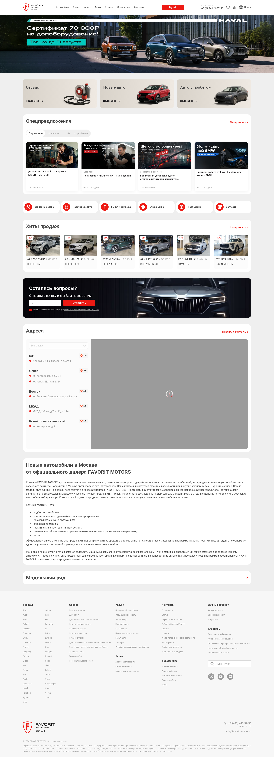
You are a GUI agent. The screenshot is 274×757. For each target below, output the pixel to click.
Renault (48, 656)
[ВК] (211, 679)
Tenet (47, 674)
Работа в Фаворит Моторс (173, 624)
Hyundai (26, 697)
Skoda (48, 665)
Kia (46, 619)
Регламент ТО (75, 656)
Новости (165, 633)
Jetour (48, 610)
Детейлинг (74, 615)
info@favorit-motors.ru (238, 731)
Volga (47, 679)
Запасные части (76, 652)
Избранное (213, 619)
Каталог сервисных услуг (80, 624)
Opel (47, 647)
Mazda (48, 642)
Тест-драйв (120, 642)
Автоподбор (120, 619)
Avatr (25, 615)
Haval (25, 688)
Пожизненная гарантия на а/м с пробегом (88, 647)
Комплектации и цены (172, 676)
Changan (27, 633)
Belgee (26, 624)
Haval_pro (27, 693)
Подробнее (32, 101)
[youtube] (221, 679)
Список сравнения (216, 615)
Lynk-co (48, 638)
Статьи (165, 615)
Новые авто (55, 133)
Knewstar (49, 624)
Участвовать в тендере (172, 652)
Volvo (47, 688)
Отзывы (165, 629)
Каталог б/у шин (76, 638)
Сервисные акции (77, 610)
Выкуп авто (120, 638)
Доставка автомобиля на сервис (84, 619)
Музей (172, 7)
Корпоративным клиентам (81, 661)
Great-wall (27, 684)
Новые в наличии (170, 666)
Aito (24, 610)
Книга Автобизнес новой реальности (178, 638)
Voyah (48, 693)
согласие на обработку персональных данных (81, 310)
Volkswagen (50, 684)
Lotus (47, 633)
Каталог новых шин (78, 633)
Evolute (26, 656)
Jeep (25, 702)
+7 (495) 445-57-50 (239, 723)
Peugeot (48, 652)
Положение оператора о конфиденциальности (229, 643)
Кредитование (122, 624)
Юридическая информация (220, 639)
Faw (24, 665)
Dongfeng (27, 652)
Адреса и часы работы (172, 619)
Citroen (26, 647)
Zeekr (47, 697)
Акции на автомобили (125, 662)
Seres (47, 661)
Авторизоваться (215, 610)
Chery (25, 638)
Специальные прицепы (125, 615)
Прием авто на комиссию (126, 633)
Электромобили (169, 680)
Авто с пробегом (77, 133)
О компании (167, 610)
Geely (25, 679)
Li (46, 629)
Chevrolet (27, 642)
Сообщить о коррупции (172, 647)
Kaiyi (47, 615)
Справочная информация (219, 634)
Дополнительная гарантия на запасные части (90, 642)
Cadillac (26, 629)
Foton (25, 670)
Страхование (121, 629)
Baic (25, 619)
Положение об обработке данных (223, 648)
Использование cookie (218, 653)
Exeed (25, 661)
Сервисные (36, 133)
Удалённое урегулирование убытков (132, 647)
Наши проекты (168, 642)
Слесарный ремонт (77, 629)
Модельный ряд (45, 578)
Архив (164, 685)
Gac (24, 674)
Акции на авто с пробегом (127, 671)
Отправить (79, 302)
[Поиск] (212, 663)
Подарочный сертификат (126, 610)
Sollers (48, 670)
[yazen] (230, 679)
